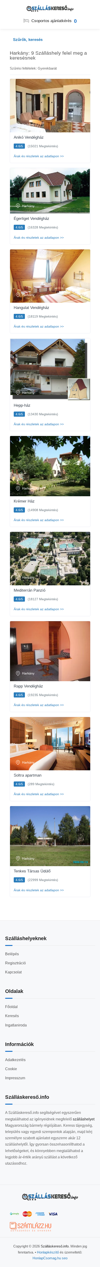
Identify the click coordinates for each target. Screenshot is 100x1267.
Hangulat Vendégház (31, 307)
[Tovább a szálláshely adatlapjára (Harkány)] (50, 105)
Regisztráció (15, 963)
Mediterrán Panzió (29, 590)
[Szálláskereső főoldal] (50, 1196)
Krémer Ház (24, 501)
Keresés (12, 1016)
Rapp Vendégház (28, 686)
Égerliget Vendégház (31, 218)
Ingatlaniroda (16, 1025)
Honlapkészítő (48, 1252)
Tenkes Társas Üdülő (32, 871)
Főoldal (11, 1007)
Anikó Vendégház (29, 137)
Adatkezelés (15, 1060)
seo (64, 1258)
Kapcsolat (13, 972)
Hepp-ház (22, 405)
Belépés (12, 954)
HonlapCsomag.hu (47, 1258)
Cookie (11, 1069)
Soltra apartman (27, 775)
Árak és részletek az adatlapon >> (39, 156)
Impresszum (15, 1078)
